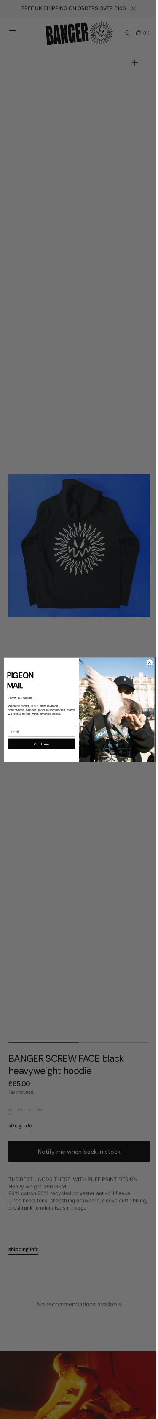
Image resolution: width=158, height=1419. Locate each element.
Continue (38, 743)
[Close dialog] (146, 662)
